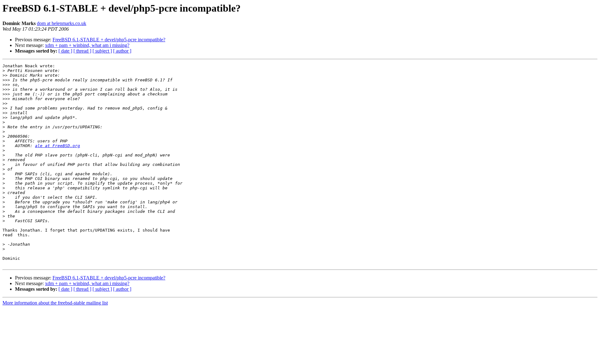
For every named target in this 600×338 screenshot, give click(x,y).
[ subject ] (102, 51)
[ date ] (65, 51)
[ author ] (122, 51)
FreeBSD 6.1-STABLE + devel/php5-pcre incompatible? (108, 39)
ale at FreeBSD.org (57, 145)
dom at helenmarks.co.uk (61, 23)
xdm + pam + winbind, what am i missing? (87, 45)
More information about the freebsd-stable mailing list (55, 302)
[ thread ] (82, 51)
